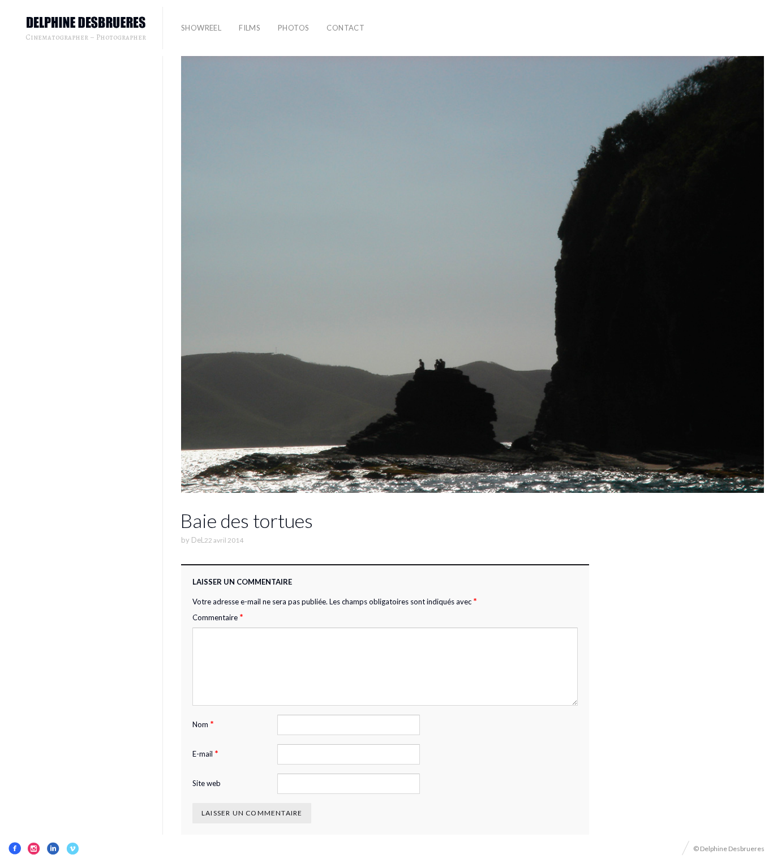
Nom (203, 724)
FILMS (249, 27)
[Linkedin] (53, 848)
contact (345, 27)
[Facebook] (14, 848)
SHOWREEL (201, 27)
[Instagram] (34, 848)
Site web (206, 783)
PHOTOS (293, 27)
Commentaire (217, 617)
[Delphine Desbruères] (86, 23)
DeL (197, 539)
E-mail (205, 753)
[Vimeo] (72, 848)
